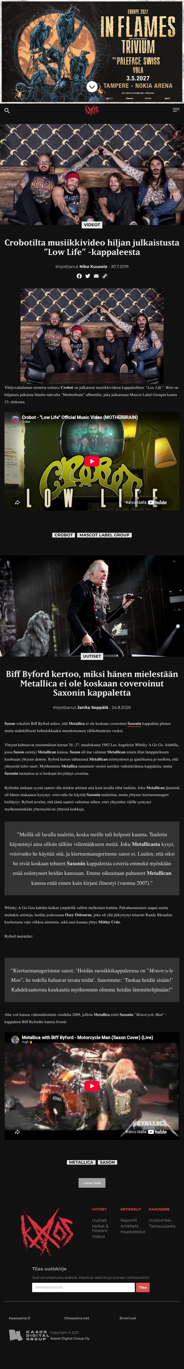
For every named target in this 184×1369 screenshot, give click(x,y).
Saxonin (134, 723)
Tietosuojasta (162, 1226)
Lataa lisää (92, 1183)
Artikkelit (129, 1226)
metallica (81, 1162)
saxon (107, 1162)
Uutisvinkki (160, 1220)
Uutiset (92, 656)
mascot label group (104, 535)
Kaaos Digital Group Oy (70, 1338)
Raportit (128, 1220)
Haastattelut (133, 1232)
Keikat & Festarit (100, 1228)
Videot (92, 224)
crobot (64, 535)
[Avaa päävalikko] (176, 110)
